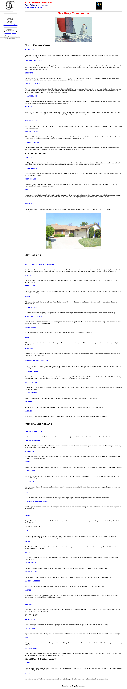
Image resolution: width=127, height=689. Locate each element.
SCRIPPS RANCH (31, 307)
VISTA (27, 492)
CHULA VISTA (30, 628)
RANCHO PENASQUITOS (33, 431)
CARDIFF (28, 83)
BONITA (27, 637)
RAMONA (28, 515)
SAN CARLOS (29, 411)
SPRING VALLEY (31, 572)
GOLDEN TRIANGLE (46, 264)
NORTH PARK (30, 348)
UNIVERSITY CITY (31, 264)
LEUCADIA (37, 83)
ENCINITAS (29, 73)
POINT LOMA (29, 190)
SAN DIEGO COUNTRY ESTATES (36, 501)
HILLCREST (29, 337)
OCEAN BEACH (30, 179)
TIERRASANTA (30, 286)
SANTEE (28, 590)
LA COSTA (38, 60)
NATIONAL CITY (31, 619)
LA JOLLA (28, 157)
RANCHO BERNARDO (32, 440)
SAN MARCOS (30, 471)
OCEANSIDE (29, 50)
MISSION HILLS (30, 327)
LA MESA (28, 531)
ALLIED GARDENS (31, 393)
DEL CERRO (29, 402)
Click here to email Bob (10, 25)
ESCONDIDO (29, 451)
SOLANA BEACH (31, 96)
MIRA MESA (29, 296)
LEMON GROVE (30, 563)
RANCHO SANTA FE (32, 131)
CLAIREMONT (30, 275)
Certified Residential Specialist (33, 7)
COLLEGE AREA (31, 382)
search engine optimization (10, 33)
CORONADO (29, 204)
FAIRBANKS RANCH (32, 142)
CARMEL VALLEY (31, 121)
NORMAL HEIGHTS (43, 360)
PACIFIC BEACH (31, 168)
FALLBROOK (29, 481)
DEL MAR (28, 107)
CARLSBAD (29, 60)
